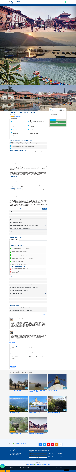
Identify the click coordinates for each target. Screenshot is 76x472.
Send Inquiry (13, 366)
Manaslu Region (50, 456)
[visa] (38, 464)
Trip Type (30, 351)
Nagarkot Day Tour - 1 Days (14, 412)
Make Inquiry (57, 122)
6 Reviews (17, 116)
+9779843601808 (60, 2)
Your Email (30, 347)
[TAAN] (11, 443)
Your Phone (12, 351)
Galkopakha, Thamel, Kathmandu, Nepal (15, 450)
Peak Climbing (60, 456)
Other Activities (60, 457)
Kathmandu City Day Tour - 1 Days (34, 412)
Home (9, 108)
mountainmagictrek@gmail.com (14, 454)
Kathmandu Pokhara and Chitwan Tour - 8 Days (37, 433)
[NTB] (14, 443)
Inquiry (8, 470)
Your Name (12, 347)
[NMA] (17, 443)
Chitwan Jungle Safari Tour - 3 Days (15, 433)
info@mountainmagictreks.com (49, 2)
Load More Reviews (12, 342)
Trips (11, 108)
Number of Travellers (13, 354)
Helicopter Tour (60, 453)
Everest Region (50, 450)
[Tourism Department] (23, 443)
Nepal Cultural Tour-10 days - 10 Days (16, 390)
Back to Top (67, 470)
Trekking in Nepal (60, 450)
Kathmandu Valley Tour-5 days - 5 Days (54, 390)
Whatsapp (3, 470)
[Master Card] (30, 464)
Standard (14, 239)
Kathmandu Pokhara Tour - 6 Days (54, 412)
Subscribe (38, 457)
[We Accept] (46, 464)
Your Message (12, 358)
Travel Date (30, 354)
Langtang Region (50, 453)
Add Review (45, 314)
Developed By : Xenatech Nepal (61, 467)
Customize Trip (58, 124)
